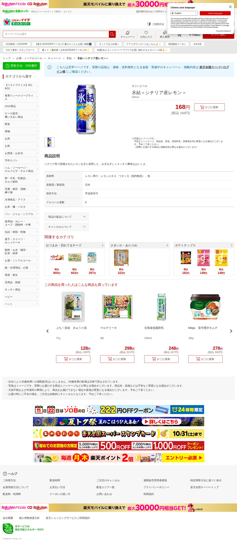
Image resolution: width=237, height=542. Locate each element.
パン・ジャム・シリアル (19, 213)
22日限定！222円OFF (17, 44)
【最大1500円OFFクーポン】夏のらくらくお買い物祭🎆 (63, 44)
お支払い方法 (57, 487)
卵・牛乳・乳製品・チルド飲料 (16, 180)
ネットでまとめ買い (109, 44)
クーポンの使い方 (60, 494)
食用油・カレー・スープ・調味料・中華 (18, 223)
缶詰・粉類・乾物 (15, 231)
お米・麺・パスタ (15, 206)
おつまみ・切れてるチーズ (63, 245)
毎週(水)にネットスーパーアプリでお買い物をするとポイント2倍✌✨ (132, 50)
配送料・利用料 (12, 494)
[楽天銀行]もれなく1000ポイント (152, 11)
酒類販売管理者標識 (155, 480)
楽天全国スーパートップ (204, 487)
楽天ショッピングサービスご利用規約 (68, 517)
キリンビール (139, 85)
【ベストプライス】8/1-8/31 (19, 87)
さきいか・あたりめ (124, 245)
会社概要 (8, 517)
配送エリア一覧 (105, 487)
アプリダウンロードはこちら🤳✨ (143, 44)
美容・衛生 (11, 274)
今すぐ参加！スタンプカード (20, 50)
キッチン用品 (12, 289)
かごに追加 (211, 107)
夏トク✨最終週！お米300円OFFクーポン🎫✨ (66, 50)
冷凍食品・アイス (15, 199)
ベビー (9, 296)
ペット (9, 303)
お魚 (7, 145)
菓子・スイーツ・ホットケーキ (15, 241)
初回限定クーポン (177, 44)
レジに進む (218, 34)
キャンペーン (128, 36)
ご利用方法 (158, 24)
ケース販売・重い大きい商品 (14, 115)
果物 (7, 131)
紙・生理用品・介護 (16, 267)
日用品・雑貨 (12, 282)
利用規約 (148, 494)
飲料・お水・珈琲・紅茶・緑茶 (16, 251)
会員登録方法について (16, 487)
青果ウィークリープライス (19, 97)
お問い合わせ (104, 494)
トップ (7, 58)
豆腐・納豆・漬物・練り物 (16, 190)
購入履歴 (165, 36)
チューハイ (54, 58)
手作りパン (11, 160)
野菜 (7, 124)
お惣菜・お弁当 (14, 153)
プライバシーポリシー (156, 487)
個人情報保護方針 (29, 517)
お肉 (7, 138)
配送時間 (55, 480)
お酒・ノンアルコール (29, 58)
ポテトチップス (185, 245)
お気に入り (146, 36)
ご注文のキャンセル (108, 480)
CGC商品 (10, 106)
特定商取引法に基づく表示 (205, 480)
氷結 (69, 58)
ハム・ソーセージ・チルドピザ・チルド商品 (19, 169)
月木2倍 (197, 44)
